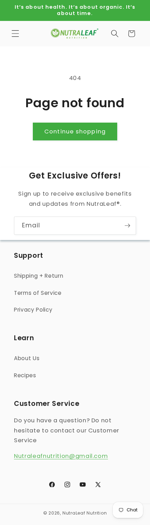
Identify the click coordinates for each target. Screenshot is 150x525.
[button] (15, 33)
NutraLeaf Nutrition (84, 513)
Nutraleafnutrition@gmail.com (61, 456)
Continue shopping (75, 131)
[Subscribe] (127, 226)
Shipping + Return (38, 275)
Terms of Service (38, 293)
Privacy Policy (33, 309)
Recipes (25, 375)
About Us (26, 358)
